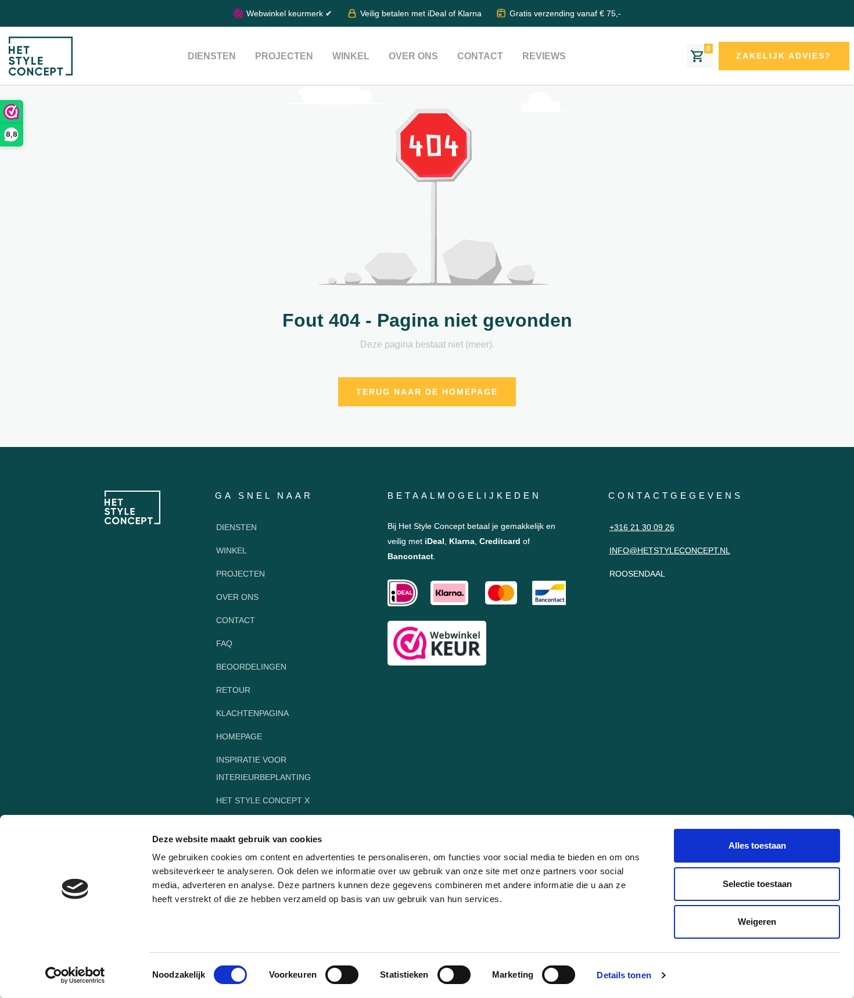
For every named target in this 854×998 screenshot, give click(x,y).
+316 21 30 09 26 (641, 527)
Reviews (544, 56)
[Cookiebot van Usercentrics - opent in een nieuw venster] (75, 975)
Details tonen (624, 975)
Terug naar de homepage (427, 391)
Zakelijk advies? (783, 55)
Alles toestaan (757, 845)
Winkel (350, 56)
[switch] (341, 974)
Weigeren (757, 922)
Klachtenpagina (252, 713)
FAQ (224, 643)
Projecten (284, 56)
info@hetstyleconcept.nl (669, 550)
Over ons (413, 56)
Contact (480, 56)
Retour (233, 690)
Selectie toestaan (757, 884)
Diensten (212, 56)
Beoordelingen (251, 666)
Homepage (239, 736)
